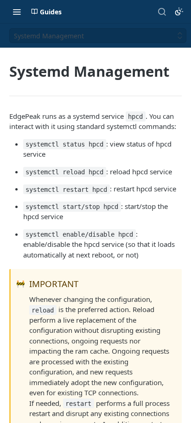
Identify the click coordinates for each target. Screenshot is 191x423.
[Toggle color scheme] (179, 11)
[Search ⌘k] (161, 11)
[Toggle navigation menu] (16, 11)
